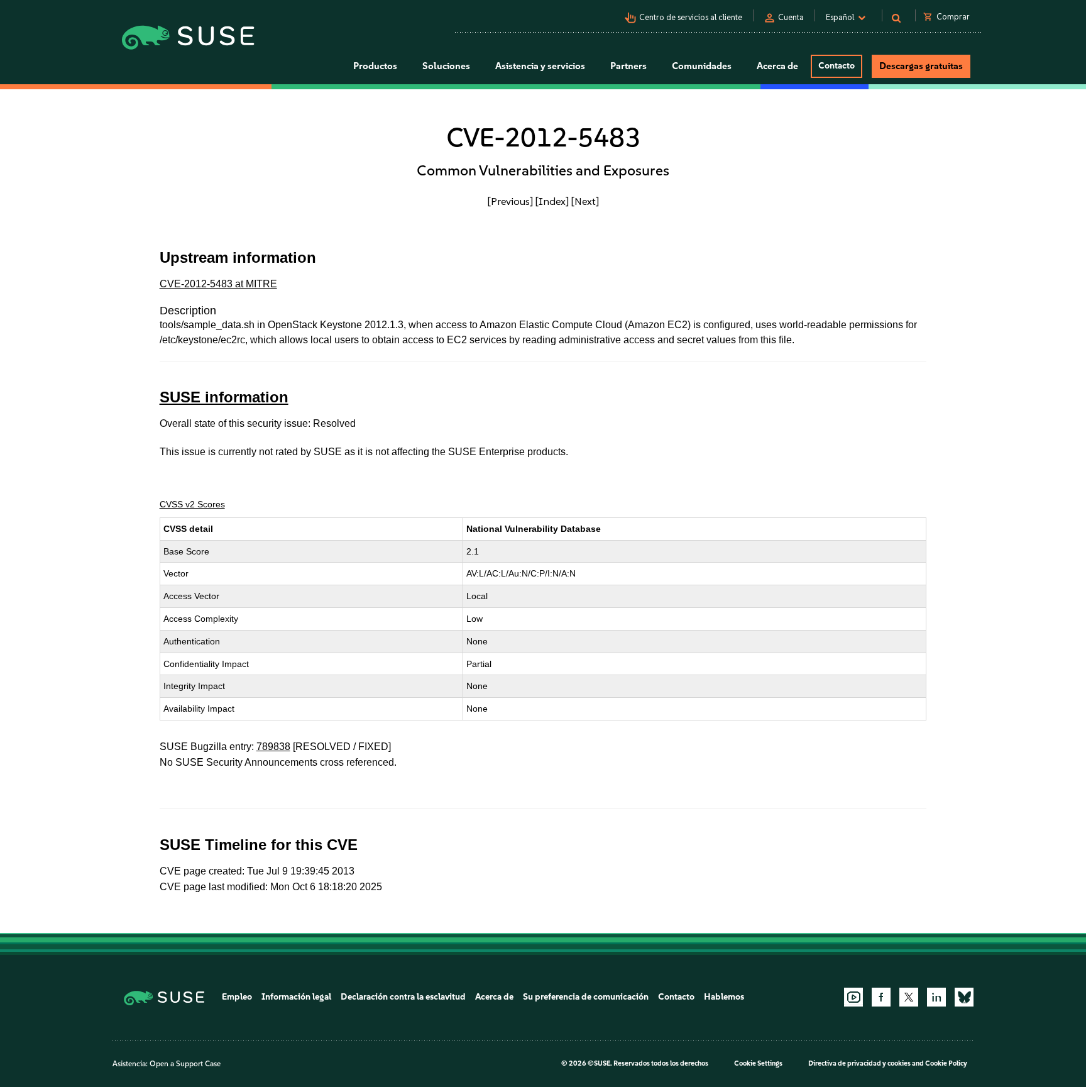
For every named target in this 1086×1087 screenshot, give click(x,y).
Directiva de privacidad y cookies (859, 1063)
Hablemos (724, 996)
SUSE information (224, 397)
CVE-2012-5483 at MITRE (218, 284)
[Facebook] (881, 997)
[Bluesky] (964, 997)
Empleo (237, 996)
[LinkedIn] (936, 997)
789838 (273, 746)
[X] (908, 997)
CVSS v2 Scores (192, 504)
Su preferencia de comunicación (586, 996)
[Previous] (510, 201)
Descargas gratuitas (921, 66)
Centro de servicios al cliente (690, 17)
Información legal (296, 996)
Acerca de (494, 996)
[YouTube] (853, 997)
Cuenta (791, 17)
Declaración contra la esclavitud (403, 996)
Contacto (836, 65)
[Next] (585, 201)
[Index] (552, 201)
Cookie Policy (946, 1063)
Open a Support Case (185, 1063)
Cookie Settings (758, 1063)
